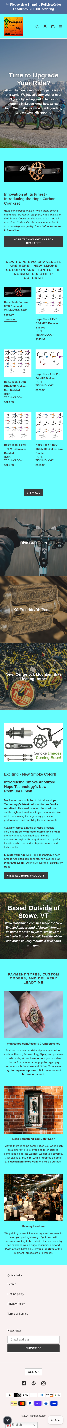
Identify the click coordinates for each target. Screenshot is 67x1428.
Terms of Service (17, 1313)
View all (33, 492)
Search (11, 1284)
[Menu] (61, 26)
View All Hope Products (26, 875)
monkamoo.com (38, 1416)
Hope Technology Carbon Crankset (33, 241)
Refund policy (15, 1294)
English (16, 1424)
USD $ (32, 1371)
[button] (7, 1420)
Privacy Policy (16, 1303)
